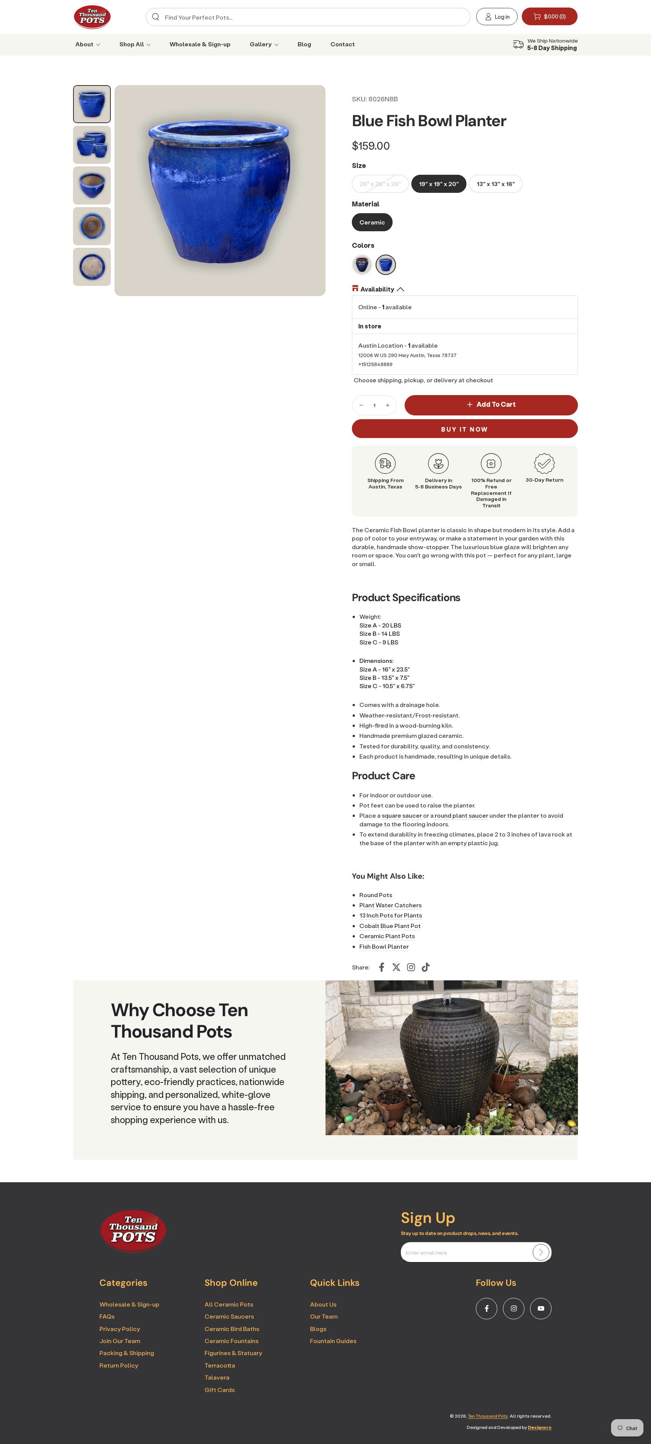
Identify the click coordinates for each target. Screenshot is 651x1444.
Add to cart (496, 404)
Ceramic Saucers (229, 1316)
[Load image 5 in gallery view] (92, 267)
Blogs (318, 1329)
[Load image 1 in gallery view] (92, 104)
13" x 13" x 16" (496, 184)
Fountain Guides (333, 1341)
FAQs (107, 1316)
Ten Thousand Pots (488, 1416)
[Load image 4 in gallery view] (92, 226)
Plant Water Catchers (390, 905)
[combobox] (305, 17)
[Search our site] (155, 17)
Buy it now (465, 429)
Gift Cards (220, 1390)
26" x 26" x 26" (380, 184)
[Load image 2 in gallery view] (92, 145)
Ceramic (372, 222)
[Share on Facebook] (381, 967)
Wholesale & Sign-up (129, 1304)
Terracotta (220, 1365)
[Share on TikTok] (425, 967)
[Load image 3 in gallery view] (92, 185)
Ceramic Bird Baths (232, 1329)
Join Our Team (119, 1341)
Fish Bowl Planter (384, 946)
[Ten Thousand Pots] (133, 1250)
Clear (458, 17)
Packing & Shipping (126, 1353)
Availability (377, 289)
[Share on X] (396, 967)
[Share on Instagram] (411, 967)
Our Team (324, 1316)
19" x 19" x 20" (439, 184)
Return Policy (118, 1365)
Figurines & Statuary (233, 1353)
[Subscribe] (541, 1252)
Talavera (217, 1377)
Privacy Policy (119, 1329)
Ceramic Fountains (231, 1341)
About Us (323, 1304)
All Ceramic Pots (229, 1304)
